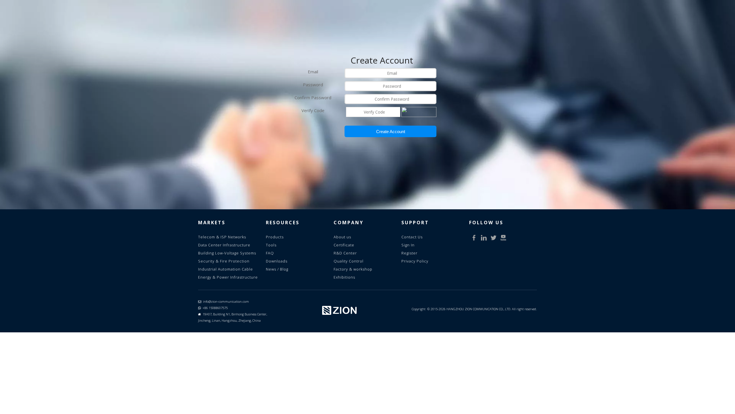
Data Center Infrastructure (224, 245)
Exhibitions (344, 277)
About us (342, 236)
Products (275, 236)
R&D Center (345, 253)
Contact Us (412, 236)
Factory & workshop (353, 269)
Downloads (276, 261)
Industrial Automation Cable (225, 269)
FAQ (270, 253)
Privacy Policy (414, 261)
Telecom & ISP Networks (222, 236)
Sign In (408, 245)
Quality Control (348, 261)
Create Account (390, 131)
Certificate (344, 245)
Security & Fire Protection (223, 261)
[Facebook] (474, 237)
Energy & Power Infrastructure (228, 277)
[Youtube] (503, 237)
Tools (271, 245)
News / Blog (277, 269)
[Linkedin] (483, 237)
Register (409, 253)
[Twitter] (493, 237)
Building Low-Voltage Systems (227, 253)
